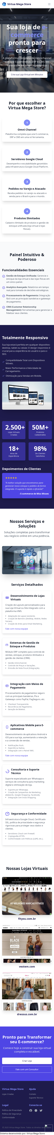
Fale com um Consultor (27, 1069)
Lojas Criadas (8, 1094)
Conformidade (8, 1117)
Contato (32, 1094)
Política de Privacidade (12, 1110)
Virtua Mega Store (36, 1133)
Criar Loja (27, 1060)
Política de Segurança (11, 1114)
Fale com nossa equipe (16, 628)
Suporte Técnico (36, 1097)
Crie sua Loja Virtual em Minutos (27, 74)
